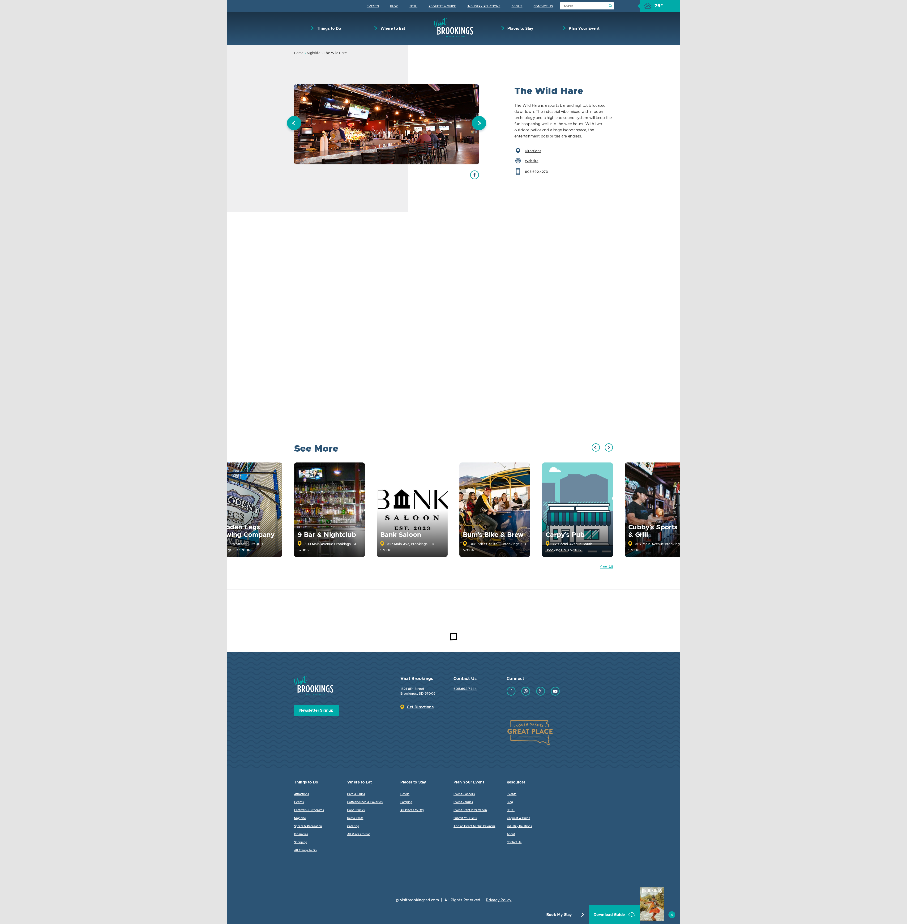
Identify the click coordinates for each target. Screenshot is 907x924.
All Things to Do (305, 850)
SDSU (414, 6)
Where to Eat (392, 28)
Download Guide (610, 915)
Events (373, 6)
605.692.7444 (465, 689)
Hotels (404, 794)
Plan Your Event (583, 28)
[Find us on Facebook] (511, 694)
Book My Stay (559, 915)
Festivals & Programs (309, 810)
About (517, 6)
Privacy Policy (499, 900)
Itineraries (301, 834)
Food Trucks (356, 810)
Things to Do (328, 28)
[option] (386, 124)
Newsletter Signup (316, 710)
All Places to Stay (412, 810)
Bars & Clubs (356, 794)
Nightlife (313, 53)
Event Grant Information (470, 810)
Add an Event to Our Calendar (474, 826)
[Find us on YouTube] (555, 694)
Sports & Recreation (308, 826)
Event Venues (463, 802)
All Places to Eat (358, 834)
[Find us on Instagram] (525, 694)
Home (299, 53)
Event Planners (464, 794)
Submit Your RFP (465, 818)
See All (606, 567)
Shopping (300, 842)
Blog (394, 6)
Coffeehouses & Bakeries (365, 802)
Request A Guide (442, 6)
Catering (353, 826)
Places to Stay (519, 28)
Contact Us (543, 6)
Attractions (301, 794)
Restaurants (355, 818)
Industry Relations (483, 6)
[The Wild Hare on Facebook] (474, 178)
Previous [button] (294, 124)
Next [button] (479, 124)
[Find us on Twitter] (540, 694)
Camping (406, 802)
